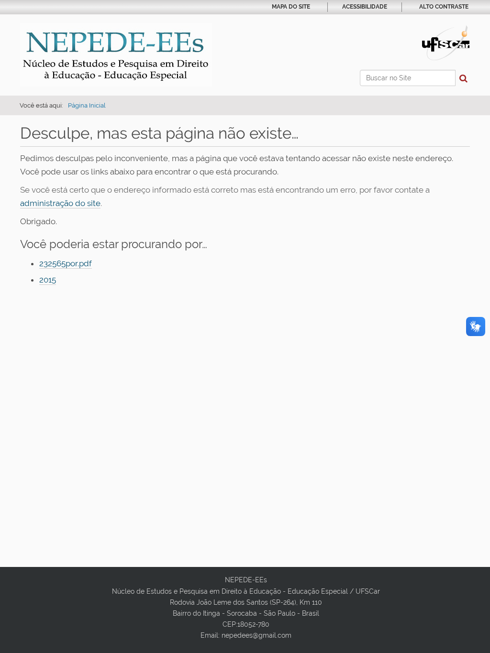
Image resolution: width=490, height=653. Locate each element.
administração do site (60, 203)
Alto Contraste (443, 6)
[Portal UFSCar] (446, 42)
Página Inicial (87, 105)
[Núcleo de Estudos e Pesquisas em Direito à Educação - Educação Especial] (116, 55)
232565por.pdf (65, 263)
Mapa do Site (291, 6)
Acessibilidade (364, 6)
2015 (47, 279)
